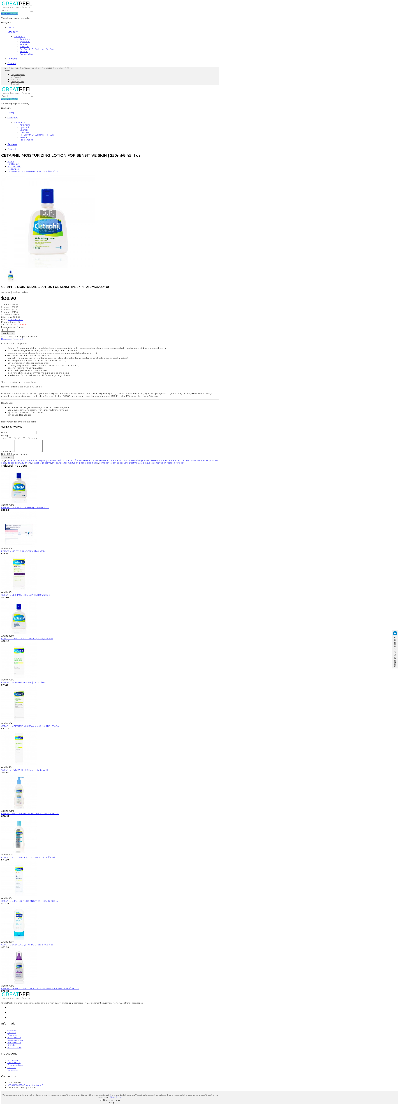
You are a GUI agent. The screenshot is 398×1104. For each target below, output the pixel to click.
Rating (4, 435)
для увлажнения (99, 460)
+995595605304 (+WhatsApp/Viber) (25, 1085)
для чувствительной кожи (194, 460)
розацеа (213, 460)
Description (7, 339)
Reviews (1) (18, 339)
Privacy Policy (14, 1037)
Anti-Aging (25, 39)
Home (10, 161)
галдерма (40, 460)
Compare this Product (28, 336)
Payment (12, 1035)
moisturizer (57, 463)
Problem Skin (26, 54)
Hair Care (24, 46)
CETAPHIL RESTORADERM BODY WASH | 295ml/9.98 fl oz (29, 857)
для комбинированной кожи (143, 460)
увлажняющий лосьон (57, 460)
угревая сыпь (14, 463)
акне (3, 463)
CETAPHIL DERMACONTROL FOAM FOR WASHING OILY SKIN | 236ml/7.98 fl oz (40, 988)
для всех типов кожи (169, 460)
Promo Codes (14, 1047)
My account (13, 1060)
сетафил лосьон (25, 460)
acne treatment (131, 463)
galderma (46, 463)
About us (11, 1030)
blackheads (92, 463)
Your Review (7, 451)
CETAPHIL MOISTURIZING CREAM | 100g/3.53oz (24, 770)
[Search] (31, 11)
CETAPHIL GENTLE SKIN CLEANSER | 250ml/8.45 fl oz (27, 638)
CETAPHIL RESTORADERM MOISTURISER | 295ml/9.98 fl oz (30, 813)
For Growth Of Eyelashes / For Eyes (37, 49)
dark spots (117, 463)
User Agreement (15, 1040)
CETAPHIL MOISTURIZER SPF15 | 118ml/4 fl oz (23, 682)
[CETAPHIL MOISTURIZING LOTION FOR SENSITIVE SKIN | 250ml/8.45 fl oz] (48, 267)
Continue (7, 457)
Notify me (8, 333)
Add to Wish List (9, 336)
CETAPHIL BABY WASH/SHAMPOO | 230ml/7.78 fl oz (27, 944)
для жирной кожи (118, 460)
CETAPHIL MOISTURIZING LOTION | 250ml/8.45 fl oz (32, 171)
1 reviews (5, 292)
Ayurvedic (25, 41)
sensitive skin (159, 463)
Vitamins (24, 44)
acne (83, 463)
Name (4, 432)
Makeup (24, 51)
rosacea (171, 463)
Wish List (11, 1067)
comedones (105, 463)
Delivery (11, 1032)
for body (180, 463)
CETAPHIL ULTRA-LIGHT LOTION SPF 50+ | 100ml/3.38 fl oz (29, 901)
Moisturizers (13, 169)
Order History (14, 1062)
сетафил (11, 460)
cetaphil (36, 463)
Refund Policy (14, 1042)
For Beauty (19, 36)
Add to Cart (7, 504)
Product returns (15, 1065)
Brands (10, 1045)
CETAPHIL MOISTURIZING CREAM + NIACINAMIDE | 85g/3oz (30, 726)
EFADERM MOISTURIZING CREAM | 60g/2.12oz (24, 551)
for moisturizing (72, 463)
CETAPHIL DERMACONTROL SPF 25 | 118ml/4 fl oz (25, 595)
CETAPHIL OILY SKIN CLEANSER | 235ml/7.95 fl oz (25, 507)
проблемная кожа (80, 460)
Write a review (20, 292)
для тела (26, 463)
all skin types (146, 463)
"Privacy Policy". (115, 1097)
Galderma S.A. (15, 319)
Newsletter (13, 1070)
